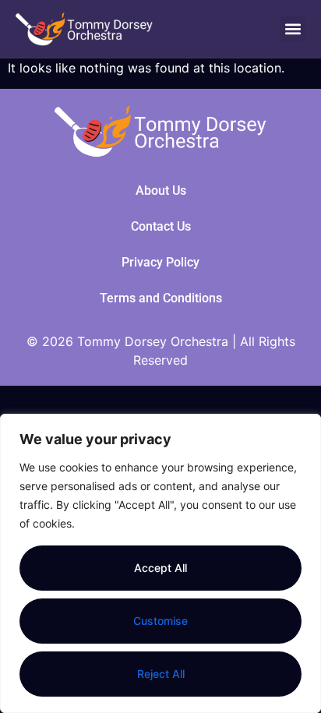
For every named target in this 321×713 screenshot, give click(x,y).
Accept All (160, 567)
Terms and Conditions (161, 298)
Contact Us (161, 226)
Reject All (161, 673)
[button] (292, 29)
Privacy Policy (160, 262)
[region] (160, 563)
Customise (160, 620)
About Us (161, 190)
